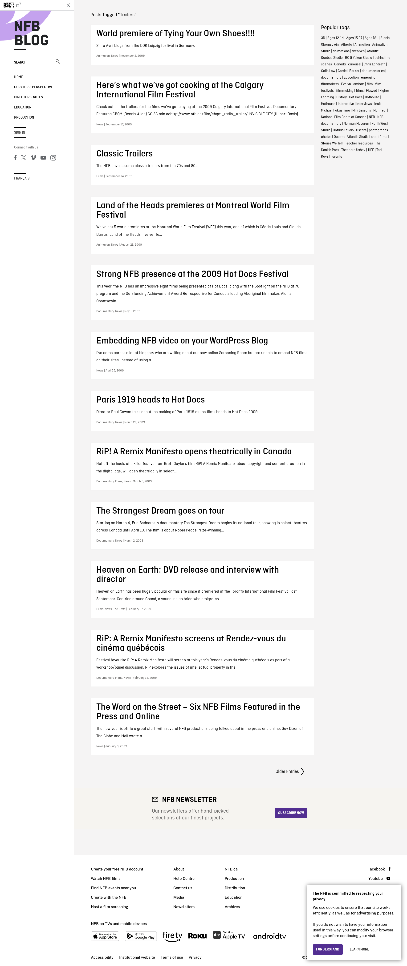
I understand (327, 949)
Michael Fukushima (335, 110)
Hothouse (372, 97)
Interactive (346, 104)
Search (20, 62)
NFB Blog (31, 34)
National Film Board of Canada (343, 117)
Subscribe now (291, 813)
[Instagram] (53, 158)
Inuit (377, 104)
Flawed (371, 90)
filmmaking (345, 90)
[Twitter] (23, 158)
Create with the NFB (108, 897)
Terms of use (172, 957)
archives (358, 51)
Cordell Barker (348, 71)
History (341, 97)
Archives (232, 907)
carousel (354, 64)
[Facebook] (15, 158)
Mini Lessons (361, 110)
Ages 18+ (371, 38)
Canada (340, 64)
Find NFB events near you (113, 888)
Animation (362, 44)
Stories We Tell (332, 143)
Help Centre (184, 878)
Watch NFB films (105, 878)
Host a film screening (109, 907)
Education (22, 107)
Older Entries (287, 771)
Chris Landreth (374, 64)
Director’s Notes (28, 97)
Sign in (19, 133)
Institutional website (137, 957)
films (360, 90)
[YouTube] (43, 158)
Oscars (361, 130)
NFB (372, 117)
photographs (378, 130)
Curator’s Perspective (33, 87)
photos (326, 137)
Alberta (346, 44)
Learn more (359, 949)
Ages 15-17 (354, 38)
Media (178, 897)
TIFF (371, 150)
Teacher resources (359, 143)
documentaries (373, 71)
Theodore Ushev (353, 150)
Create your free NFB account (117, 869)
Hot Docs (355, 97)
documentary (331, 77)
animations (341, 51)
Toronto (336, 156)
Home (18, 77)
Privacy (195, 957)
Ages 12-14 (335, 38)
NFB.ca (231, 869)
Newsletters (184, 907)
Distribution (235, 888)
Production (24, 118)
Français (21, 178)
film (370, 84)
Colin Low (328, 71)
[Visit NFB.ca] (31, 5)
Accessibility (102, 957)
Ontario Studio (343, 130)
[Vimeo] (33, 158)
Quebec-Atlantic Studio (351, 137)
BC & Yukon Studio (358, 58)
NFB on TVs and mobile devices (119, 924)
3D (323, 38)
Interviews (364, 104)
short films (379, 137)
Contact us (182, 888)
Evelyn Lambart (352, 84)
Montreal (380, 110)
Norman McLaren (356, 123)
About (178, 869)
